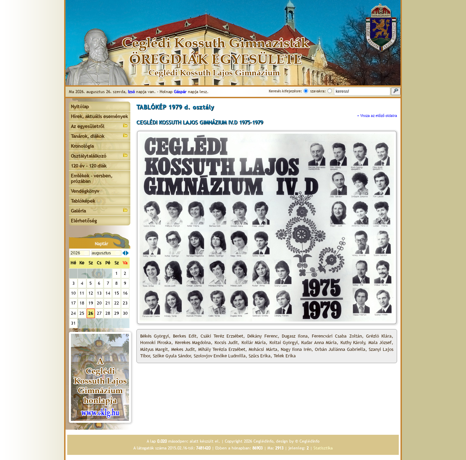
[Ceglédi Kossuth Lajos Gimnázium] (100, 377)
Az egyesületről (87, 126)
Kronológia (82, 146)
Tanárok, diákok (87, 136)
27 (99, 313)
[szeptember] (127, 253)
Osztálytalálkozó (88, 156)
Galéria (78, 210)
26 (90, 313)
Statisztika (323, 448)
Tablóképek (83, 201)
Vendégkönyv (85, 191)
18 (81, 303)
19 (90, 303)
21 (107, 303)
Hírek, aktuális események (99, 116)
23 (125, 303)
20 (99, 303)
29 (116, 313)
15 (116, 293)
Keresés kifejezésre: (285, 91)
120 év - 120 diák (88, 165)
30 (125, 313)
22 (116, 303)
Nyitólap (80, 106)
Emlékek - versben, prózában (92, 178)
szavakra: (318, 91)
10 (73, 293)
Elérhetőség (84, 220)
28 (107, 313)
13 (99, 293)
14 (107, 293)
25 (81, 313)
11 (81, 293)
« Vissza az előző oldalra (377, 116)
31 (73, 323)
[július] (123, 253)
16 (125, 293)
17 (73, 303)
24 (73, 313)
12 (90, 293)
